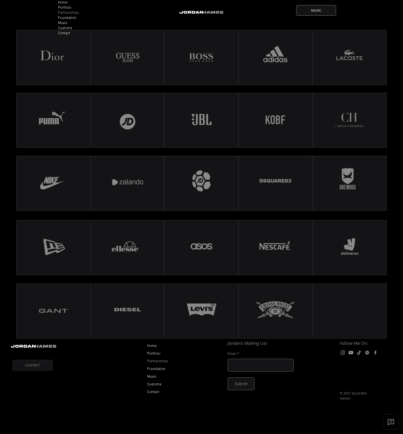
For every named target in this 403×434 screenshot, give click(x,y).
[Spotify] (367, 352)
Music (63, 23)
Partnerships (68, 12)
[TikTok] (359, 352)
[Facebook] (375, 352)
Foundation (67, 18)
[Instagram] (343, 352)
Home (62, 2)
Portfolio (64, 7)
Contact (64, 33)
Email (232, 353)
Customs (65, 28)
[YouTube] (351, 352)
